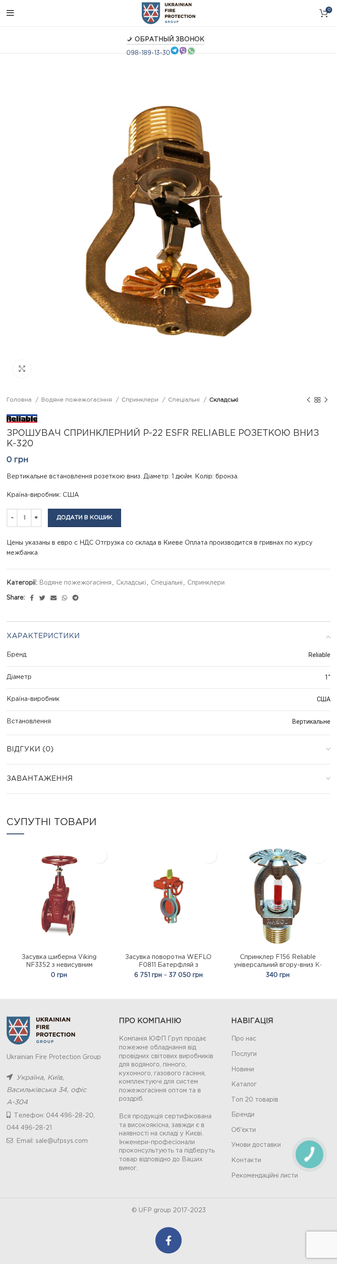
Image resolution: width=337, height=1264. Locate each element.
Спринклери (141, 399)
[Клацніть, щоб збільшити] (22, 368)
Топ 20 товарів (254, 1099)
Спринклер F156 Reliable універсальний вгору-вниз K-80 (278, 965)
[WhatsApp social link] (64, 597)
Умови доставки (256, 1145)
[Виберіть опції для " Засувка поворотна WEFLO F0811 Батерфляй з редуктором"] (209, 855)
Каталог (244, 1084)
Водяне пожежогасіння (77, 399)
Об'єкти (243, 1130)
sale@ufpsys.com (62, 1141)
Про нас (243, 1038)
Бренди (243, 1114)
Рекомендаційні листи (264, 1175)
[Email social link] (53, 597)
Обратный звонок (169, 39)
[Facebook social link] (31, 597)
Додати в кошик (84, 517)
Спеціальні (184, 399)
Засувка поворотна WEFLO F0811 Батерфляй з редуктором (168, 965)
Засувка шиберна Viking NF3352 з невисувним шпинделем (59, 965)
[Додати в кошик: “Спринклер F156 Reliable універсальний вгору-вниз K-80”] (318, 855)
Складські (223, 399)
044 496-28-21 (29, 1128)
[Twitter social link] (42, 597)
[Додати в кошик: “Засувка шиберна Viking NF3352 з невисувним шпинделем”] (99, 855)
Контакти (246, 1160)
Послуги (244, 1054)
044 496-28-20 (69, 1115)
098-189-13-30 (148, 53)
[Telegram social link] (75, 597)
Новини (242, 1069)
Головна (20, 399)
